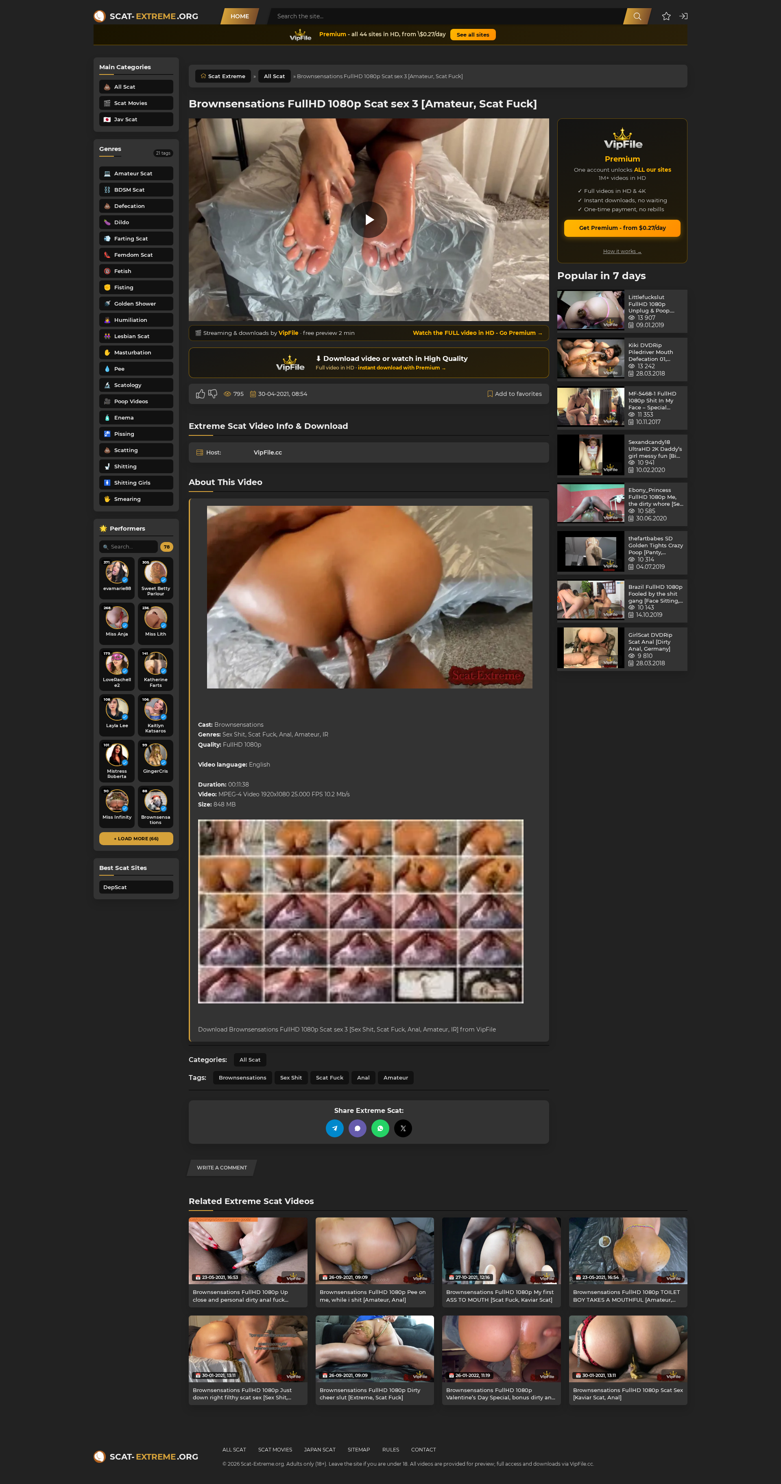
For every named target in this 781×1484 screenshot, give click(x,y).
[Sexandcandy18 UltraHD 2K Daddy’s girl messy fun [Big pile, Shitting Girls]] (590, 456)
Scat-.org (154, 16)
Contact (423, 1450)
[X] (403, 1128)
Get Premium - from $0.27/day (622, 228)
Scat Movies (275, 1450)
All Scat (274, 76)
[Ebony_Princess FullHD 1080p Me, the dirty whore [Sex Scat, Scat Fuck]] (590, 504)
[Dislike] (212, 393)
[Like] (200, 393)
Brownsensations (242, 1077)
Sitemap (359, 1450)
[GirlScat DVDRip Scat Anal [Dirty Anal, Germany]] (590, 649)
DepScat (115, 887)
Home (240, 16)
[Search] (637, 16)
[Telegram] (335, 1128)
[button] (666, 16)
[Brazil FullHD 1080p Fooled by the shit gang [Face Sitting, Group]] (590, 601)
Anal (363, 1077)
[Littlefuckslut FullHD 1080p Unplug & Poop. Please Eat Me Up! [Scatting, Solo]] (590, 311)
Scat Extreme (226, 76)
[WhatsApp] (380, 1128)
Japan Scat (320, 1450)
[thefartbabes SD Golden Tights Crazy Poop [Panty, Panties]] (590, 553)
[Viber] (358, 1128)
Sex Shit (291, 1077)
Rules (390, 1450)
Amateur (396, 1077)
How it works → (622, 251)
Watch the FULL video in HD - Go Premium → (478, 333)
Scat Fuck (329, 1077)
